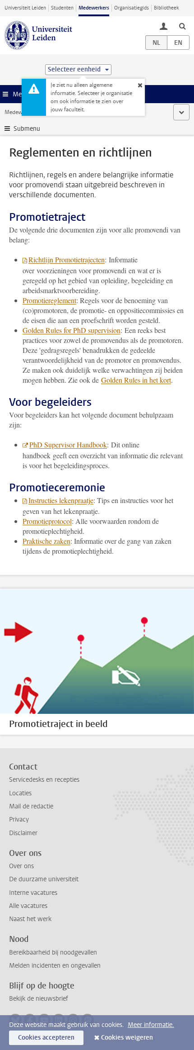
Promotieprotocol (47, 521)
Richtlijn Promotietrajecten (66, 259)
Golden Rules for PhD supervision (71, 330)
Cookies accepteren (46, 1037)
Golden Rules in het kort (136, 380)
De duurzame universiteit (44, 879)
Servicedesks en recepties (44, 779)
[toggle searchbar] (182, 26)
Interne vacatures (33, 892)
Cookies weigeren (127, 1037)
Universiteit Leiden (25, 8)
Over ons (21, 866)
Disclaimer (23, 833)
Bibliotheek (166, 8)
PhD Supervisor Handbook (68, 444)
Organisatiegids (131, 8)
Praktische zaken (46, 541)
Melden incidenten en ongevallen (55, 965)
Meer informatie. (151, 1025)
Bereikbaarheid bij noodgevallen (53, 952)
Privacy (19, 819)
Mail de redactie (31, 806)
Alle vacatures (28, 906)
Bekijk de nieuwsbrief (38, 998)
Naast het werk (30, 919)
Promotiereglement (49, 300)
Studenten (62, 8)
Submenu (27, 128)
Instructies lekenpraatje (60, 500)
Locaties (20, 793)
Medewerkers (94, 8)
